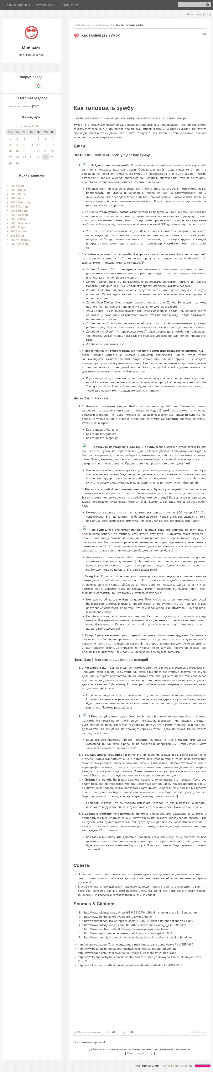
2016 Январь (19, 219)
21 (52, 151)
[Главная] (31, 38)
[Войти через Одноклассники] (46, 86)
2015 (91, 25)
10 (24, 144)
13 (45, 144)
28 (52, 157)
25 (31, 157)
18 (31, 151)
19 (38, 151)
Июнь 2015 (31, 126)
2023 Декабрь (20, 244)
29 (10, 163)
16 (17, 151)
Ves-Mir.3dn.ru (171, 1065)
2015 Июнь (18, 190)
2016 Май (17, 235)
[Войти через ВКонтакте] (24, 86)
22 (10, 157)
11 (31, 144)
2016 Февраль (20, 223)
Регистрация (194, 14)
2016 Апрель (19, 231)
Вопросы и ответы (89, 1032)
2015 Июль (18, 194)
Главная (79, 25)
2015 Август (19, 198)
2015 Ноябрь (19, 210)
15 (10, 151)
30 (17, 163)
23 (17, 157)
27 (110, 25)
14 (52, 144)
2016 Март (18, 227)
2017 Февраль (20, 239)
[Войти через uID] (17, 86)
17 (24, 151)
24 (24, 157)
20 (45, 151)
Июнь (101, 25)
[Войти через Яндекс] (31, 86)
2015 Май (17, 185)
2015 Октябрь (20, 206)
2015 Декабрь (20, 214)
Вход (207, 14)
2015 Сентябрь (21, 202)
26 (38, 157)
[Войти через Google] (38, 86)
